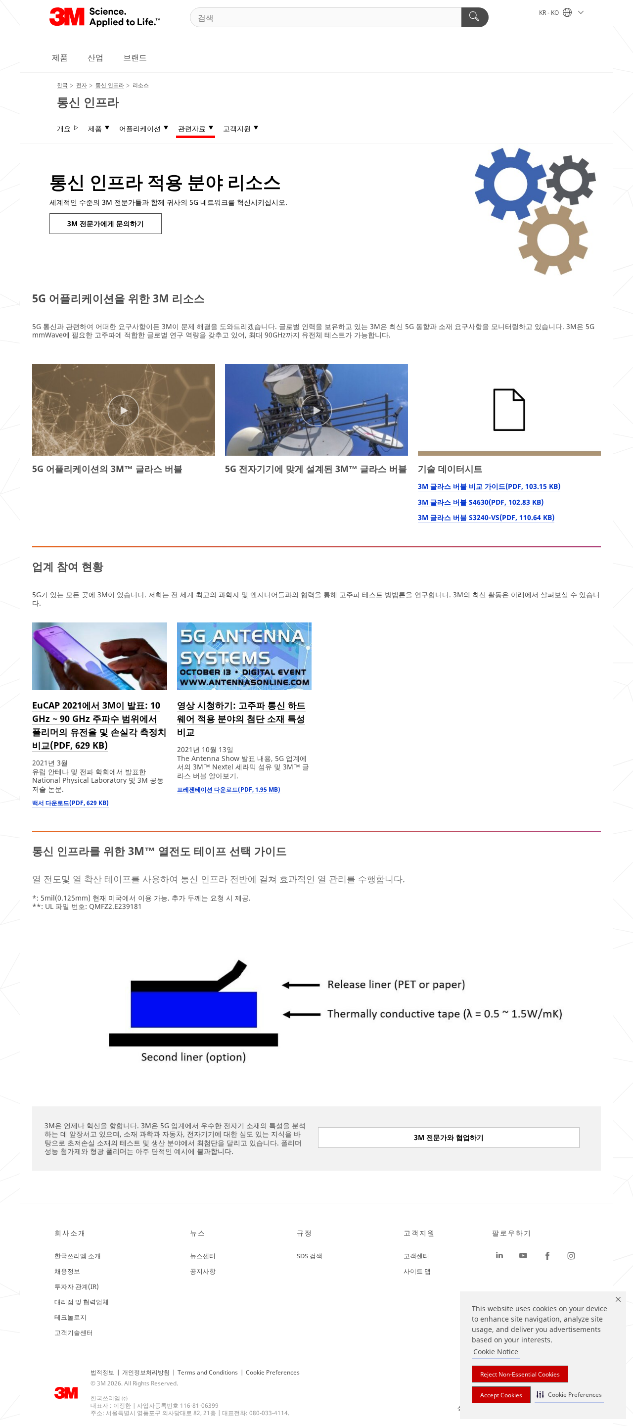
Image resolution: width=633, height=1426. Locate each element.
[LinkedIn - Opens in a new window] (499, 1255)
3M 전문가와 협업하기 (449, 1137)
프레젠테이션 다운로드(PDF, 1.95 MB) (228, 789)
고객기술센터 (73, 1332)
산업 (95, 57)
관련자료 (192, 128)
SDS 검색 (309, 1255)
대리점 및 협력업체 (81, 1301)
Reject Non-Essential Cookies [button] (520, 1374)
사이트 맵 (417, 1271)
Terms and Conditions (208, 1372)
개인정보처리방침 (146, 1372)
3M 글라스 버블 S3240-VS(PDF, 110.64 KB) (486, 517)
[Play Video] (123, 410)
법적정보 (102, 1372)
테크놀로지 (70, 1317)
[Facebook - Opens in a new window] (547, 1255)
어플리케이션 (140, 128)
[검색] (475, 17)
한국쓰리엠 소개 (77, 1255)
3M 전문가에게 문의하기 (105, 223)
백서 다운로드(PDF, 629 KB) (70, 803)
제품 (60, 57)
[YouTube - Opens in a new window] (523, 1255)
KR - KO (549, 12)
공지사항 (203, 1271)
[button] (569, 1394)
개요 (64, 128)
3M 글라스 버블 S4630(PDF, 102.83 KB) (480, 502)
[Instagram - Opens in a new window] (571, 1255)
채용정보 (67, 1271)
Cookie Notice (495, 1351)
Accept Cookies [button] (501, 1395)
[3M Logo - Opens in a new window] (105, 17)
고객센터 (416, 1255)
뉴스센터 (203, 1255)
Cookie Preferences (273, 1372)
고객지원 (237, 128)
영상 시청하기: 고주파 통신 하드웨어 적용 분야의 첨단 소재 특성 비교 (241, 718)
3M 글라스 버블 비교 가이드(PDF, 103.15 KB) (489, 486)
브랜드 (135, 57)
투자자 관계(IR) (76, 1286)
